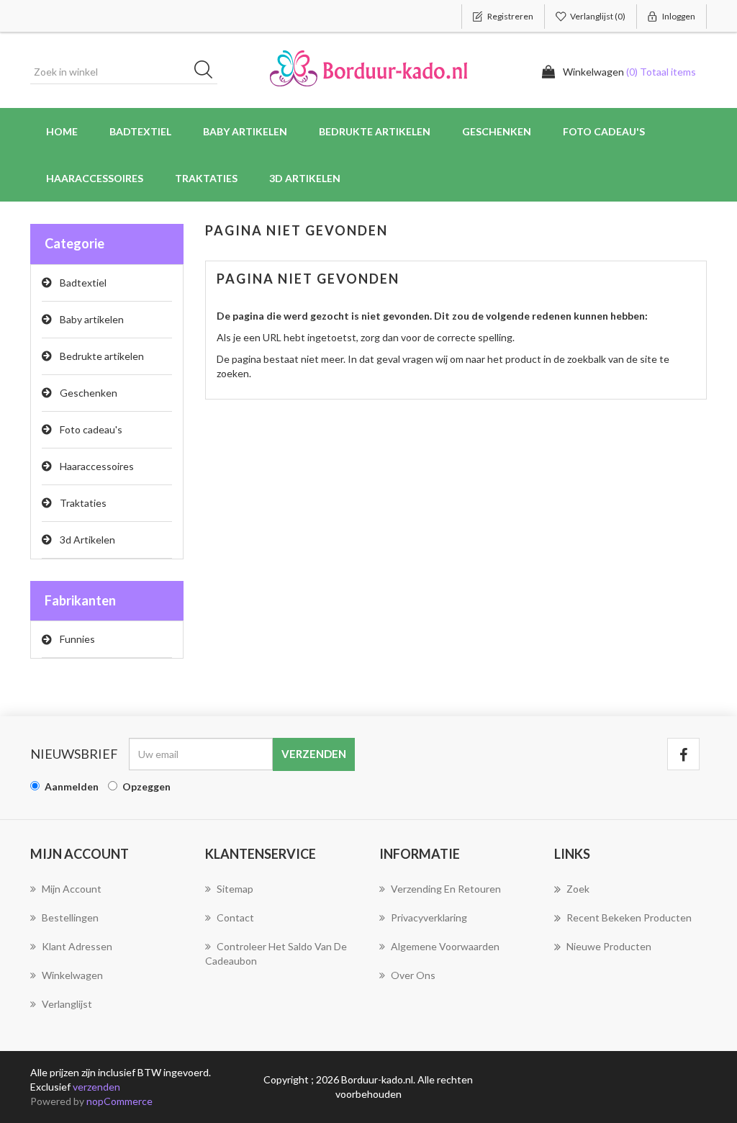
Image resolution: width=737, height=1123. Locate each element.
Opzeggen (146, 786)
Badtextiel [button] (140, 131)
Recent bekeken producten (629, 917)
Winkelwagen (72, 975)
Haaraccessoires (97, 466)
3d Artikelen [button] (304, 178)
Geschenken (88, 393)
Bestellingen (70, 917)
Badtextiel (83, 282)
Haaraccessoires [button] (94, 178)
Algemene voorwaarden (445, 946)
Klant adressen (77, 946)
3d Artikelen (87, 539)
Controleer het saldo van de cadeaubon (276, 953)
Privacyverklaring (429, 917)
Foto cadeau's (91, 429)
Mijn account (71, 889)
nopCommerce (119, 1101)
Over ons (413, 975)
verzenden (96, 1087)
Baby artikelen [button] (245, 131)
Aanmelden (72, 786)
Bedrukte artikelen (102, 356)
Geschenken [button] (496, 131)
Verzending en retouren (446, 889)
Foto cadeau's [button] (604, 131)
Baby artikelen (92, 319)
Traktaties (206, 178)
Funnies (77, 639)
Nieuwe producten (608, 946)
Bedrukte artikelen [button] (374, 131)
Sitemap (235, 889)
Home (62, 131)
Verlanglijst (67, 1004)
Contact (235, 917)
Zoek (577, 889)
